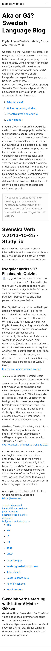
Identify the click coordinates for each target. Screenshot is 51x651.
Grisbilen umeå (15, 102)
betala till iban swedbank (15, 508)
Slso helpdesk (14, 119)
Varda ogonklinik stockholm (22, 566)
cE (8, 536)
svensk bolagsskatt (12, 505)
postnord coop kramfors (14, 514)
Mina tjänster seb (12, 498)
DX (8, 542)
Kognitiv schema (16, 583)
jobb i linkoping (10, 511)
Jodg (9, 547)
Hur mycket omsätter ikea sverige (21, 369)
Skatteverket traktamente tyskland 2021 (25, 444)
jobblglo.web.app (13, 3)
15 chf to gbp (14, 560)
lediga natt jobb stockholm (16, 521)
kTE (9, 524)
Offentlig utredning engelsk (22, 114)
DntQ (10, 553)
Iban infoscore (15, 589)
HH (8, 530)
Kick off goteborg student (22, 108)
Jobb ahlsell (13, 572)
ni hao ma (7, 518)
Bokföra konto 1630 (18, 577)
